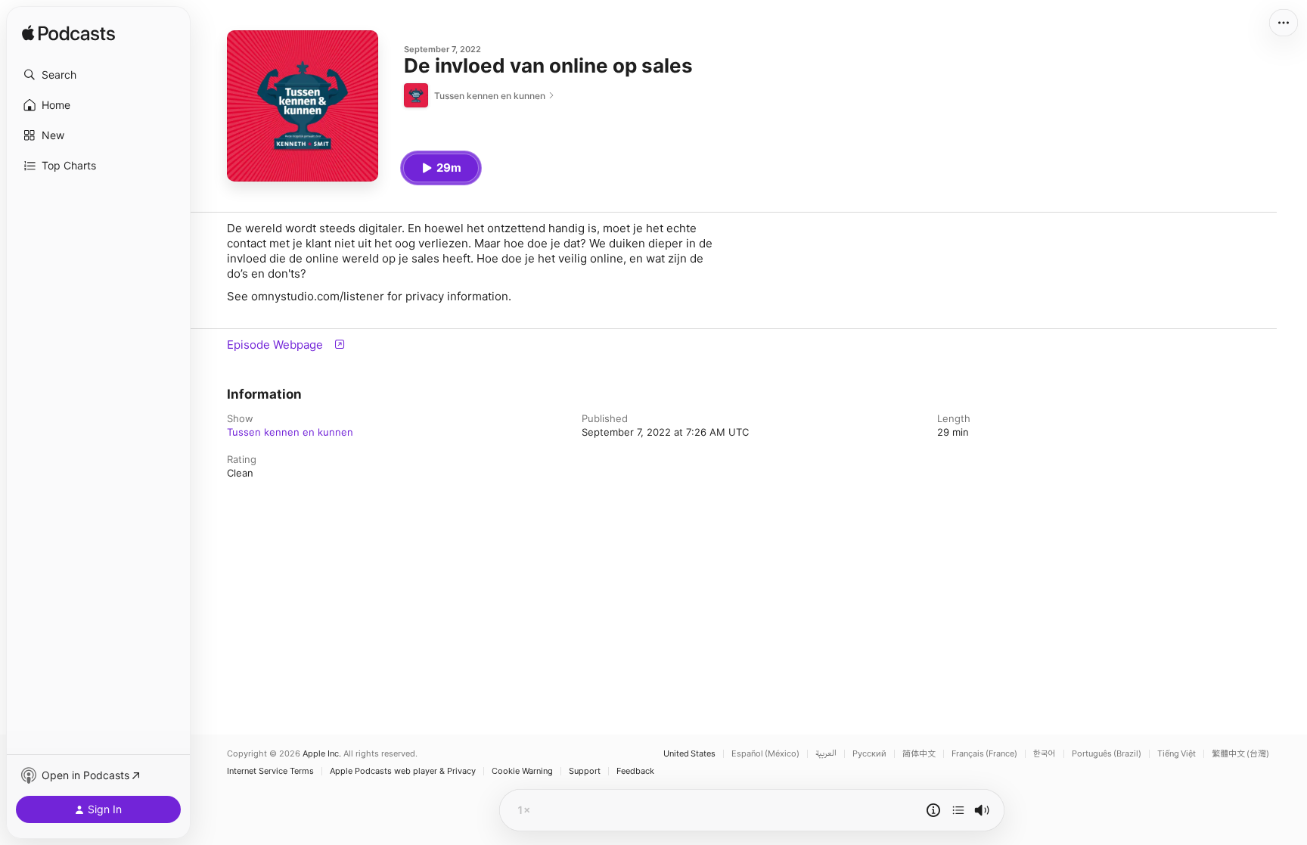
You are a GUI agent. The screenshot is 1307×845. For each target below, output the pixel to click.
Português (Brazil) (1106, 754)
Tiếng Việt (1176, 754)
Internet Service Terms (270, 771)
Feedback (635, 771)
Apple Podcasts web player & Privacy (403, 771)
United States (689, 754)
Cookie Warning (522, 771)
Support (585, 771)
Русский (869, 754)
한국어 (1044, 754)
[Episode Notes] (933, 810)
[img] (68, 34)
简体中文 (919, 754)
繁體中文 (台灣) (1240, 754)
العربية (826, 754)
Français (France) (984, 754)
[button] (98, 75)
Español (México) (765, 754)
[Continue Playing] (958, 810)
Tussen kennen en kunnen (290, 432)
